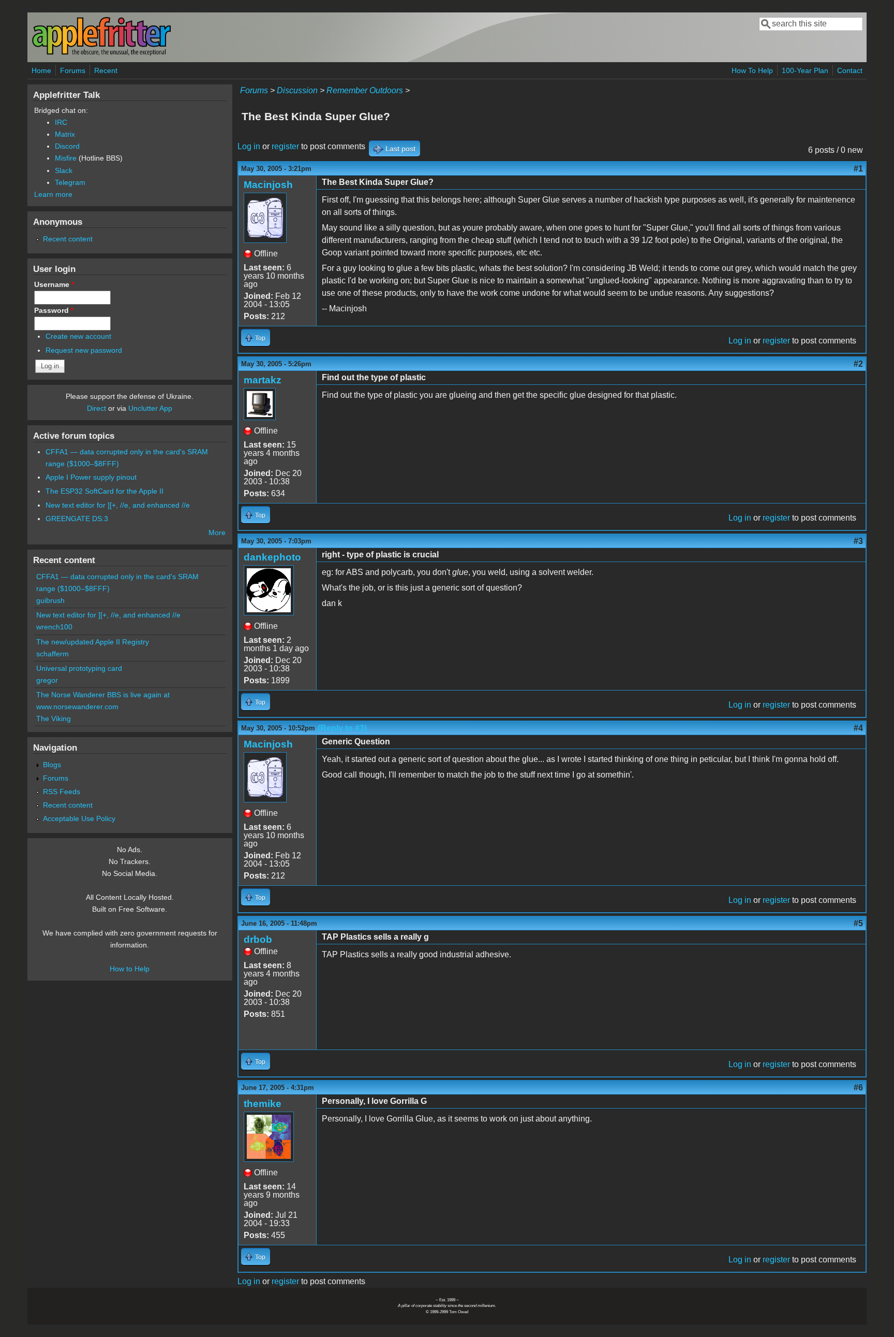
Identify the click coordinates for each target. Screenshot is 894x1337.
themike (262, 1103)
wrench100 (54, 627)
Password (53, 310)
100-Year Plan (805, 70)
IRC (61, 122)
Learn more (53, 194)
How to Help (130, 969)
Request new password (84, 350)
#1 (858, 168)
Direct (96, 408)
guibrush (50, 600)
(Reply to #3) (342, 728)
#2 (858, 364)
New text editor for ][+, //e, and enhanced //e (118, 505)
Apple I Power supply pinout (91, 477)
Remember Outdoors (364, 90)
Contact (849, 70)
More (217, 532)
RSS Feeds (61, 791)
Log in (248, 146)
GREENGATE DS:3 (77, 518)
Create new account (78, 336)
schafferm (52, 654)
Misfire (66, 158)
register (285, 146)
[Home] (101, 53)
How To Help (752, 70)
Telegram (70, 182)
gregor (47, 680)
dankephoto (272, 557)
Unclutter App (150, 408)
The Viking (53, 718)
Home (41, 70)
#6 (858, 1087)
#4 (858, 728)
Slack (63, 170)
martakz (262, 380)
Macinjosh (268, 184)
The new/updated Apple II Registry (92, 642)
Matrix (65, 134)
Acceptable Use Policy (79, 818)
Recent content (68, 239)
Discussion (297, 90)
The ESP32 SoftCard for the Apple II (104, 491)
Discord (67, 146)
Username (54, 284)
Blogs (52, 764)
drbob (258, 939)
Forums (72, 70)
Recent (105, 70)
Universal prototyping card (79, 668)
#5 (858, 923)
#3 (858, 541)
